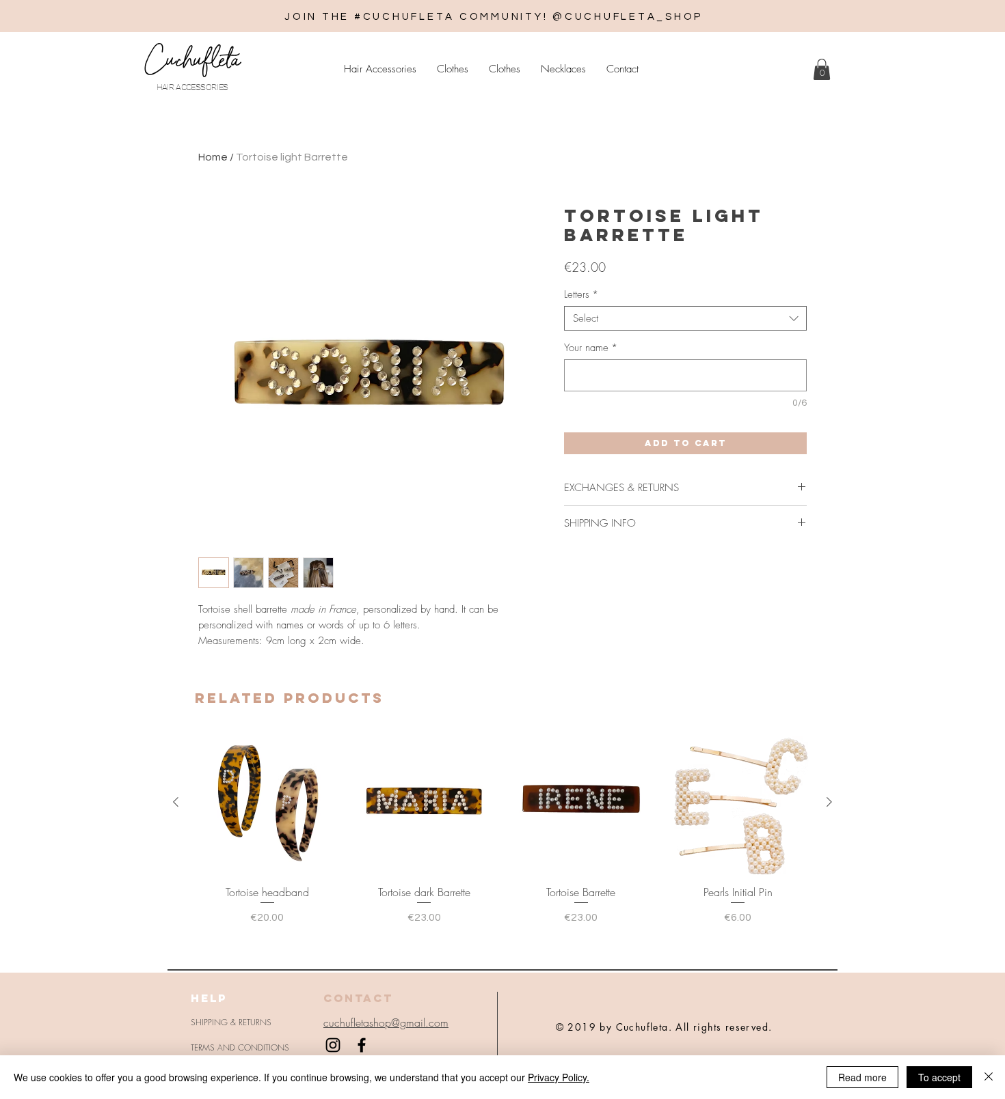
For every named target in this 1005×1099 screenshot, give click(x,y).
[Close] (988, 1077)
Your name (590, 348)
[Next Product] (829, 802)
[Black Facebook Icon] (361, 1045)
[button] (822, 69)
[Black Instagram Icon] (333, 1045)
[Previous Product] (176, 802)
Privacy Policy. (558, 1077)
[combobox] (685, 318)
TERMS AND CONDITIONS (240, 1047)
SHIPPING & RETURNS (231, 1022)
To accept (939, 1077)
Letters (581, 294)
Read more (862, 1077)
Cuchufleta (192, 59)
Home (213, 157)
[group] (503, 828)
